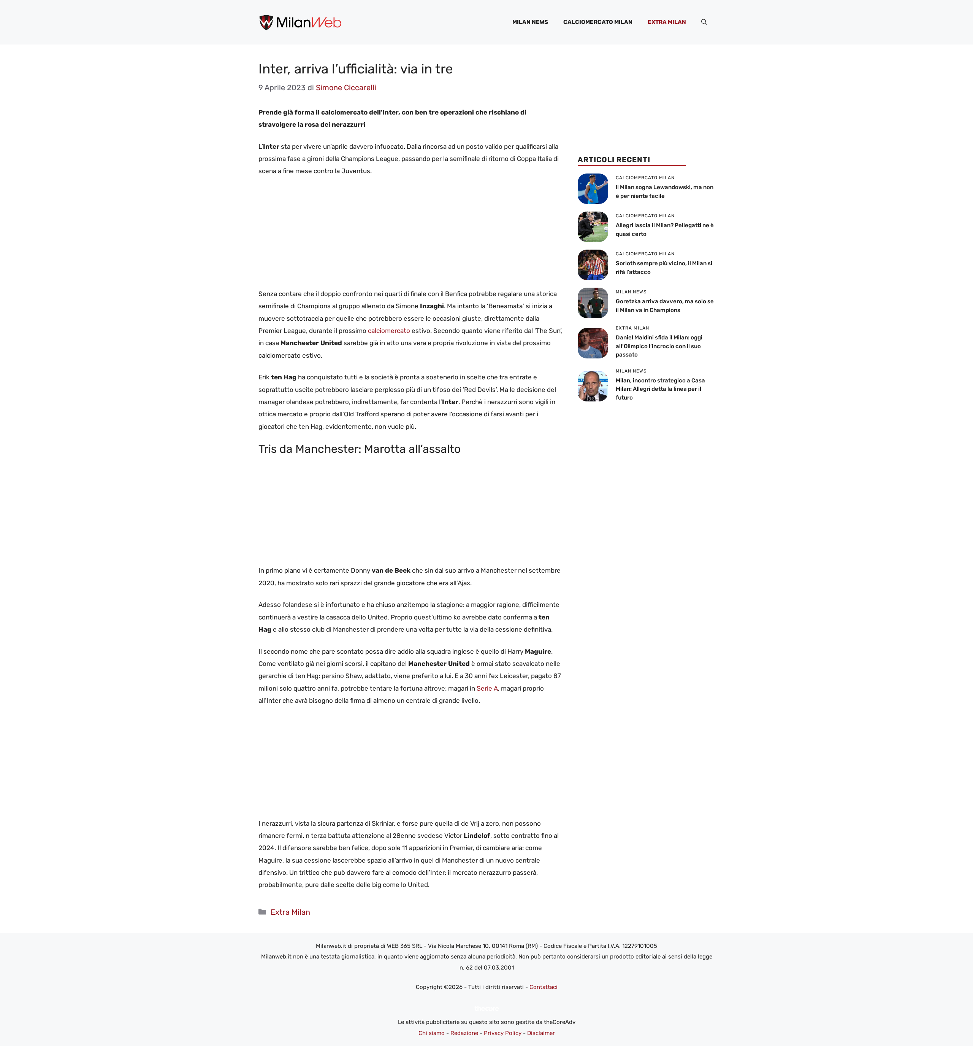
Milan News (530, 22)
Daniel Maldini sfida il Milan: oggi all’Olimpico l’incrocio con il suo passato (659, 346)
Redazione (464, 1033)
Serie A (486, 688)
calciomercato (389, 330)
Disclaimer (541, 1033)
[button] (704, 22)
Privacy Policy (502, 1033)
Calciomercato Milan (597, 22)
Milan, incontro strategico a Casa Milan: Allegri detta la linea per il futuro (660, 389)
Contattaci (543, 987)
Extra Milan (667, 22)
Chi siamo (431, 1033)
